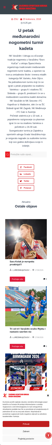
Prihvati (26, 424)
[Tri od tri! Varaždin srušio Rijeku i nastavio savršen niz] (26, 306)
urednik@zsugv (21, 270)
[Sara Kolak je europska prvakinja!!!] (26, 239)
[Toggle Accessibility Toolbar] (48, 435)
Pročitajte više (17, 279)
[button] (48, 395)
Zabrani (26, 431)
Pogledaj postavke (26, 439)
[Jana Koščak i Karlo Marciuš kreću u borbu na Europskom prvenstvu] (26, 373)
